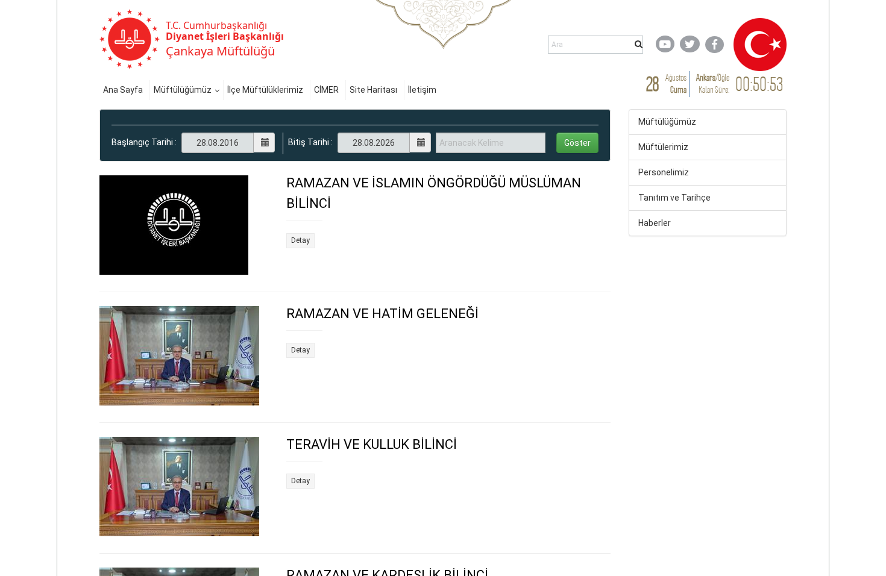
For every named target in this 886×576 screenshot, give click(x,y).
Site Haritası (373, 90)
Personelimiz (663, 172)
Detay (300, 240)
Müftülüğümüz (183, 90)
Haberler (654, 223)
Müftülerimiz (663, 147)
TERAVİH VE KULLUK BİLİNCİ (371, 444)
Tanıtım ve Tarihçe (674, 197)
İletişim (422, 90)
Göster (577, 143)
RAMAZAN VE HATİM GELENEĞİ (382, 313)
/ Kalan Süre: (712, 83)
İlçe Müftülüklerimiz (265, 90)
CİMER (326, 90)
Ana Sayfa (123, 90)
